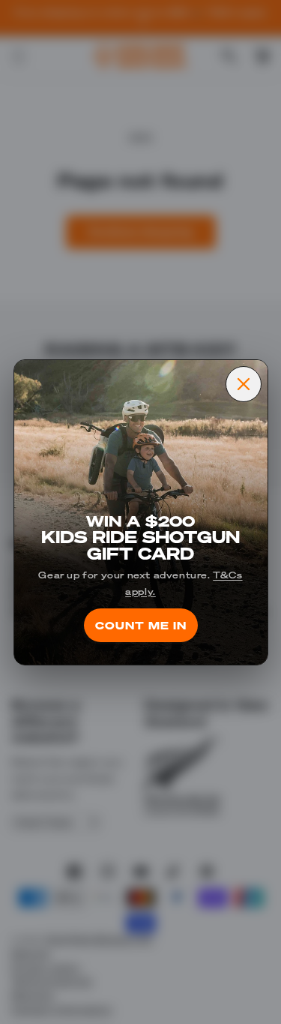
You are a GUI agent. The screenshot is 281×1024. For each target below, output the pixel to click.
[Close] (244, 384)
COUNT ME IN (141, 625)
